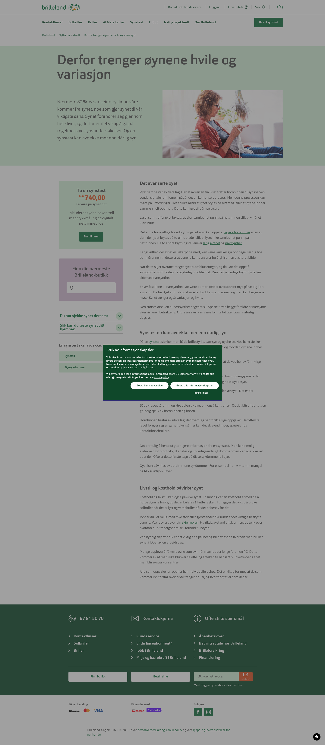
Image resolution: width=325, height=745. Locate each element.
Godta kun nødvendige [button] (149, 385)
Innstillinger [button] (201, 393)
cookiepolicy (161, 377)
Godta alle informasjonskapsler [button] (194, 385)
